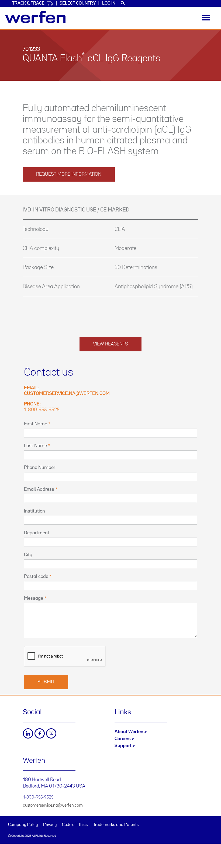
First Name (35, 424)
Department (36, 533)
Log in (108, 3)
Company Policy (23, 825)
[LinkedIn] (28, 733)
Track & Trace (28, 3)
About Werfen (129, 732)
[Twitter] (51, 733)
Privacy (50, 825)
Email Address (39, 489)
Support (123, 746)
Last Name (35, 446)
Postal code (36, 576)
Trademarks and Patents (116, 825)
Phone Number (39, 467)
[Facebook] (39, 733)
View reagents (110, 344)
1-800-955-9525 (42, 410)
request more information (68, 174)
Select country (78, 3)
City (28, 555)
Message (33, 598)
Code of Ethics (75, 825)
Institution (34, 511)
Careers (123, 739)
